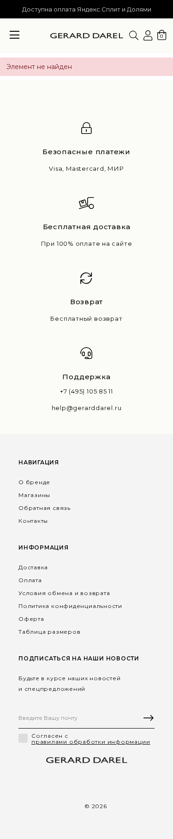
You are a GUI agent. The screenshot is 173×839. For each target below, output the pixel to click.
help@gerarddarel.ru (87, 408)
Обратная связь (44, 507)
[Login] (147, 35)
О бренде (34, 482)
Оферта (31, 618)
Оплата (30, 580)
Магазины (34, 495)
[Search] (133, 35)
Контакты (33, 520)
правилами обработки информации (90, 742)
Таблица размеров (49, 631)
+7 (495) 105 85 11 (86, 391)
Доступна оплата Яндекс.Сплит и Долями (86, 9)
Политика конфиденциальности (70, 605)
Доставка (33, 567)
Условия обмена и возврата (64, 593)
